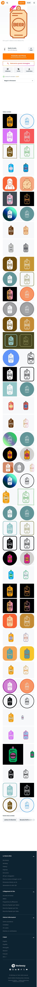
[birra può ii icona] (18, 136)
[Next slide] (30, 831)
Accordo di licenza (8, 907)
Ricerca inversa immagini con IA (12, 890)
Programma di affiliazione (10, 913)
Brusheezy (6, 871)
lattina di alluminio (10, 831)
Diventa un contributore (10, 942)
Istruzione (6, 884)
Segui (31, 50)
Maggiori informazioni (10, 80)
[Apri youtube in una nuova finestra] (26, 981)
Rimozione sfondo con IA (10, 893)
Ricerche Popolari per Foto (10, 919)
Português (6, 959)
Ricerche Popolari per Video (11, 922)
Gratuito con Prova (18, 56)
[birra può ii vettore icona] (18, 121)
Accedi (28, 2)
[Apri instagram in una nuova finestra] (12, 981)
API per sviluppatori (8, 887)
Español (5, 956)
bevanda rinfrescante (26, 831)
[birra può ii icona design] (18, 167)
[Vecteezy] (2, 3)
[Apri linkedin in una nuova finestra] (15, 981)
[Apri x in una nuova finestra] (23, 981)
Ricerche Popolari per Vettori (11, 916)
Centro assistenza (8, 933)
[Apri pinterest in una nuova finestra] (18, 981)
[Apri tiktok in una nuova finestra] (20, 981)
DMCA (4, 910)
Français (5, 965)
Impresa (5, 881)
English (5, 952)
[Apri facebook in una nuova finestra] (9, 981)
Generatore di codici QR (10, 897)
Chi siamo (5, 939)
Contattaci (6, 936)
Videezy (5, 878)
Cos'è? (17, 76)
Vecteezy (5, 875)
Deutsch (5, 962)
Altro (4, 968)
